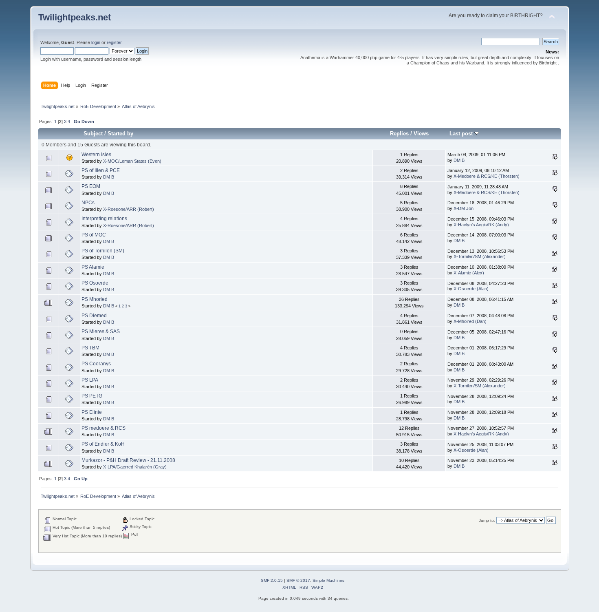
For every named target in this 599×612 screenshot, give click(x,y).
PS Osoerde (94, 283)
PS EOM (90, 186)
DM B (459, 160)
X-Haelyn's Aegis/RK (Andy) (481, 224)
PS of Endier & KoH (103, 444)
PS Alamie (92, 267)
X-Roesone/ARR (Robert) (128, 209)
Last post (461, 133)
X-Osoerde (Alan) (471, 288)
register (114, 42)
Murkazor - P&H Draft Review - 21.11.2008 (128, 460)
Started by (120, 133)
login (95, 42)
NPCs (88, 202)
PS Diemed (94, 315)
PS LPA (89, 380)
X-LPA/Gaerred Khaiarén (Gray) (135, 466)
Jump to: (487, 520)
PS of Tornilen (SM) (102, 251)
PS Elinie (91, 412)
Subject (93, 133)
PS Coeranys (96, 364)
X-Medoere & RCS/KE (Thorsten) (487, 176)
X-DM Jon (463, 208)
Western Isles (96, 154)
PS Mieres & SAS (100, 331)
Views (421, 133)
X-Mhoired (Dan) (470, 321)
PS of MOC (93, 235)
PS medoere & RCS (103, 428)
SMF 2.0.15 (272, 580)
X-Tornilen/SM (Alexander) (480, 256)
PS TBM (90, 348)
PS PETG (91, 396)
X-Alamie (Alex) (469, 272)
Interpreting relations (104, 218)
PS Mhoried (94, 299)
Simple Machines (328, 580)
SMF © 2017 (298, 580)
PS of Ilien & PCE (100, 170)
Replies (399, 133)
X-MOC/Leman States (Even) (132, 161)
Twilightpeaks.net (74, 17)
